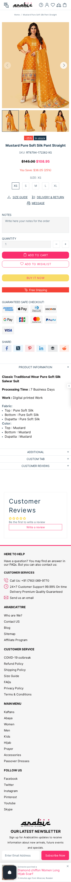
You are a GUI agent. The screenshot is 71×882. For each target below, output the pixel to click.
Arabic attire (22, 5)
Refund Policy (13, 664)
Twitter (9, 785)
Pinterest (10, 797)
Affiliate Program (15, 640)
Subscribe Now (55, 855)
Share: (7, 341)
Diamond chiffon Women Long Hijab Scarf (39, 872)
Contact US (12, 621)
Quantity (9, 238)
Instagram (11, 791)
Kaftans (9, 712)
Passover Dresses (16, 761)
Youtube (10, 803)
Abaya (8, 718)
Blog (7, 628)
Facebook (11, 779)
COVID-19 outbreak (17, 657)
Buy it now (36, 278)
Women (9, 724)
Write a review (35, 527)
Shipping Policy (15, 670)
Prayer (8, 749)
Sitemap (9, 634)
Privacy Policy (13, 688)
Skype (8, 809)
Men (7, 730)
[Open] (9, 872)
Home (17, 14)
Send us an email (22, 598)
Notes (6, 214)
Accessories (12, 755)
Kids (7, 736)
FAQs (7, 682)
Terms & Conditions (18, 694)
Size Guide (11, 676)
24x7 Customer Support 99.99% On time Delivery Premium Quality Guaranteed (38, 589)
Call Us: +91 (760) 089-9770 (29, 580)
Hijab (7, 742)
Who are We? (13, 615)
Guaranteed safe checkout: (23, 302)
